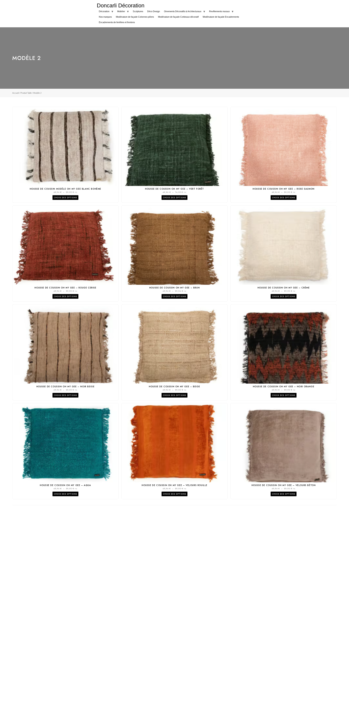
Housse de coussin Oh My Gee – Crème (284, 287)
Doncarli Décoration (120, 5)
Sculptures (138, 11)
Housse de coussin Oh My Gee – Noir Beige (65, 386)
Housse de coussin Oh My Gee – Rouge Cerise (65, 287)
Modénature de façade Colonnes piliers (135, 17)
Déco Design (153, 11)
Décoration (104, 11)
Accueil (15, 93)
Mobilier (121, 11)
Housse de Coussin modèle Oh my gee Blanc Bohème (65, 188)
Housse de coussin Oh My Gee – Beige (174, 386)
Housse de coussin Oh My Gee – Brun (174, 287)
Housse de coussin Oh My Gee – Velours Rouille (174, 485)
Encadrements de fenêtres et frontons (117, 22)
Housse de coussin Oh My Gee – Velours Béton (284, 485)
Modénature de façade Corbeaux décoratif (178, 17)
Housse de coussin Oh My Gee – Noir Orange (283, 386)
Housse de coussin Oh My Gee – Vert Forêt (174, 188)
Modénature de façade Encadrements (221, 17)
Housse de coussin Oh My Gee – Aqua (65, 485)
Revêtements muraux (219, 11)
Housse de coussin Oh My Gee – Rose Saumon (284, 188)
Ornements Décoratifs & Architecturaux (182, 11)
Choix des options (65, 197)
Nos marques (105, 17)
